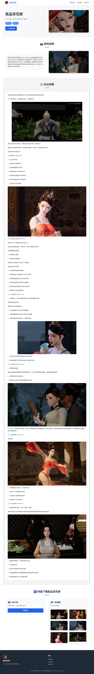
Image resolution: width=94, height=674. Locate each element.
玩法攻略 (79, 2)
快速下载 (86, 2)
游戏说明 (72, 2)
